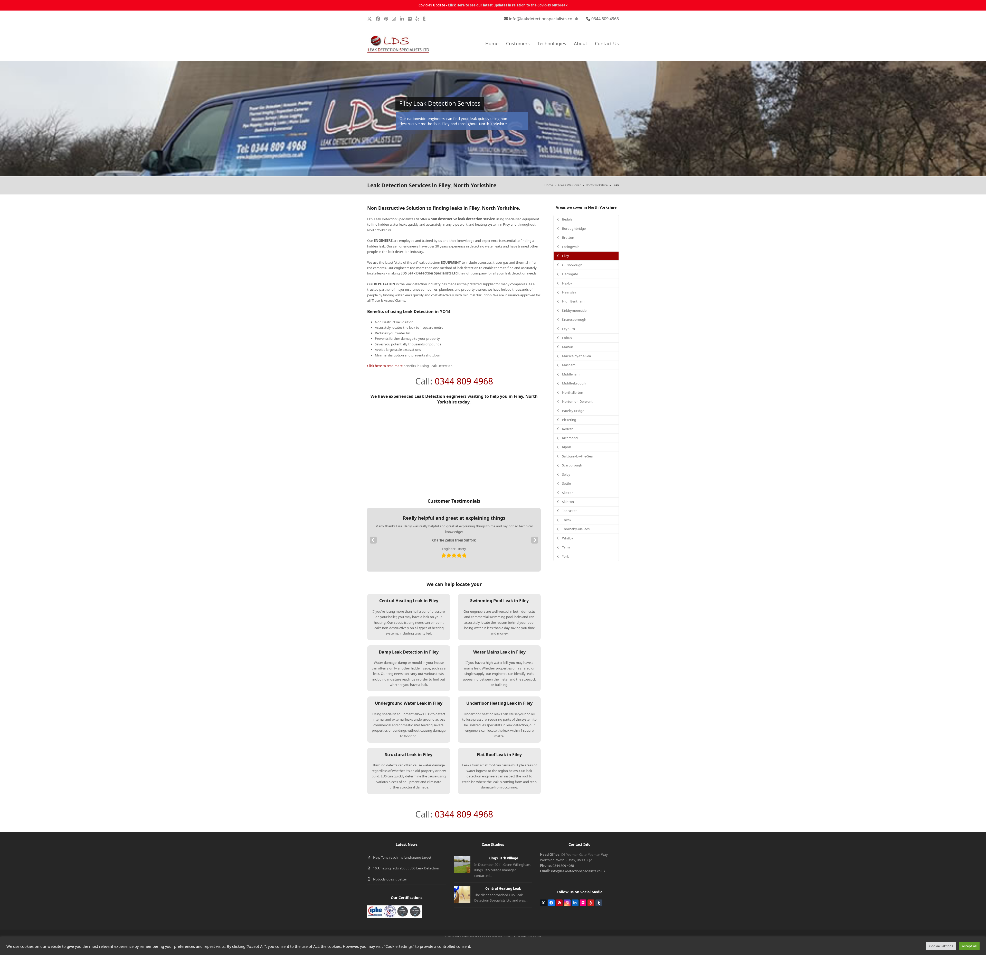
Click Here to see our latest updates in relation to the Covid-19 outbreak (507, 5)
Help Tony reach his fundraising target (402, 857)
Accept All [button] (969, 946)
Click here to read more (385, 365)
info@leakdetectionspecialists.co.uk (543, 19)
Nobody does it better (390, 879)
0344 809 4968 (605, 19)
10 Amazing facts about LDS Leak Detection (406, 868)
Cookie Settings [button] (941, 946)
